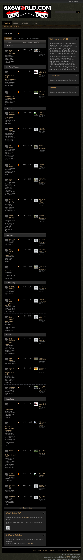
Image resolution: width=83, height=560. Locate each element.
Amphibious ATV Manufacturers (10, 77)
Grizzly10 (43, 340)
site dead (41, 112)
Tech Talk (9, 235)
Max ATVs (11, 180)
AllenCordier (42, 242)
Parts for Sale (12, 486)
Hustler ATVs (11, 165)
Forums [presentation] (8, 38)
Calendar (17, 27)
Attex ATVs (11, 146)
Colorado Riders (43, 299)
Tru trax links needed (45, 496)
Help (34, 550)
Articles (25, 23)
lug (41, 166)
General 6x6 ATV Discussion (10, 115)
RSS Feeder (41, 424)
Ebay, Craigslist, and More (10, 454)
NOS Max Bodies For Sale (46, 403)
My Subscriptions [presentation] (33, 38)
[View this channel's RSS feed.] (18, 33)
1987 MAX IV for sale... (45, 179)
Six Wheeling (10, 283)
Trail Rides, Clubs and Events (9, 318)
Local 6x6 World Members (9, 302)
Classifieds (10, 399)
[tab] (8, 38)
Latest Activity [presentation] (19, 38)
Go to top (75, 550)
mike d (42, 114)
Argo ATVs (11, 129)
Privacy (52, 550)
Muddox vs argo (43, 199)
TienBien (43, 301)
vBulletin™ (68, 556)
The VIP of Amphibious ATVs (10, 371)
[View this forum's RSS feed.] (18, 50)
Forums (7, 23)
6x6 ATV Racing (12, 288)
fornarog (42, 486)
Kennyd (42, 130)
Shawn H (43, 288)
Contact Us (42, 550)
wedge (42, 369)
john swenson (41, 201)
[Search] (78, 12)
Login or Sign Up (73, 1)
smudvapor (42, 53)
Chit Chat (11, 359)
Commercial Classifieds (9, 408)
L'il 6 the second (43, 339)
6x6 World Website (12, 51)
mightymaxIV (42, 390)
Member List (8, 27)
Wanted (12, 496)
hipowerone (42, 149)
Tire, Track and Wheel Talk (9, 252)
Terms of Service (63, 550)
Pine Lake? (42, 287)
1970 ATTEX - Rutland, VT (46, 145)
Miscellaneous (11, 335)
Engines (12, 239)
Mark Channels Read (25, 508)
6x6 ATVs (9, 108)
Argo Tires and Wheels (45, 250)
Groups (34, 23)
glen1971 (43, 251)
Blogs (15, 23)
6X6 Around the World (10, 341)
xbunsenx (43, 359)
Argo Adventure (43, 92)
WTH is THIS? (43, 450)
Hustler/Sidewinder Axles (46, 164)
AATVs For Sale (12, 474)
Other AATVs (11, 216)
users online (25, 517)
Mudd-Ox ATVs (12, 200)
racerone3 (42, 453)
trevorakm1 (42, 95)
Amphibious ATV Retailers (10, 97)
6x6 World (9, 46)
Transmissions (10, 271)
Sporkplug (30, 543)
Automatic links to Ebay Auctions (9, 428)
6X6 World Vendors (13, 67)
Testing (12, 387)
